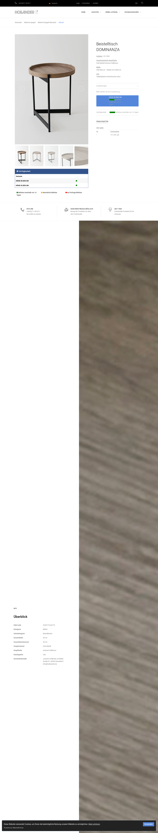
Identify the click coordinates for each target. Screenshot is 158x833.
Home (83, 12)
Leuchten (95, 12)
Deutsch (54, 3)
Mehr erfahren (94, 824)
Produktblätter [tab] (102, 121)
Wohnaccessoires (132, 12)
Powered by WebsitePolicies (13, 828)
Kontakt (95, 3)
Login (78, 3)
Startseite (18, 22)
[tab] (117, 86)
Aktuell (61, 22)
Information (86, 3)
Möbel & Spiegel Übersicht (47, 22)
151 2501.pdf (115, 135)
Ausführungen (101, 86)
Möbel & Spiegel (111, 12)
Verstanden (148, 824)
